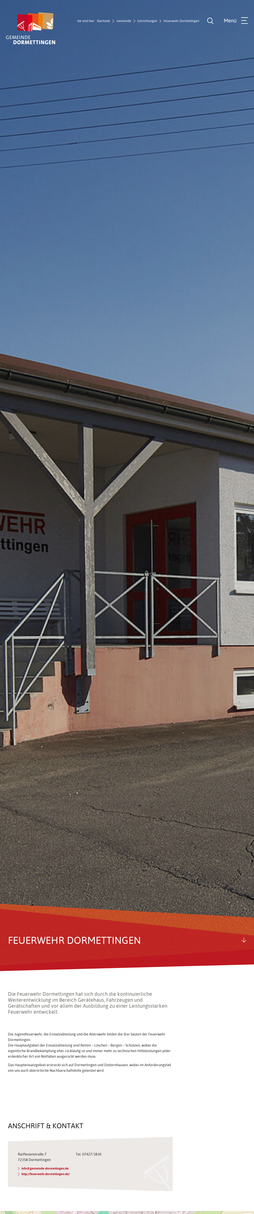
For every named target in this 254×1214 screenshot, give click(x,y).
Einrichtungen (147, 21)
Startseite (103, 21)
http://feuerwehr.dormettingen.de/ (45, 1174)
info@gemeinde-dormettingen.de (45, 1168)
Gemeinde (123, 21)
